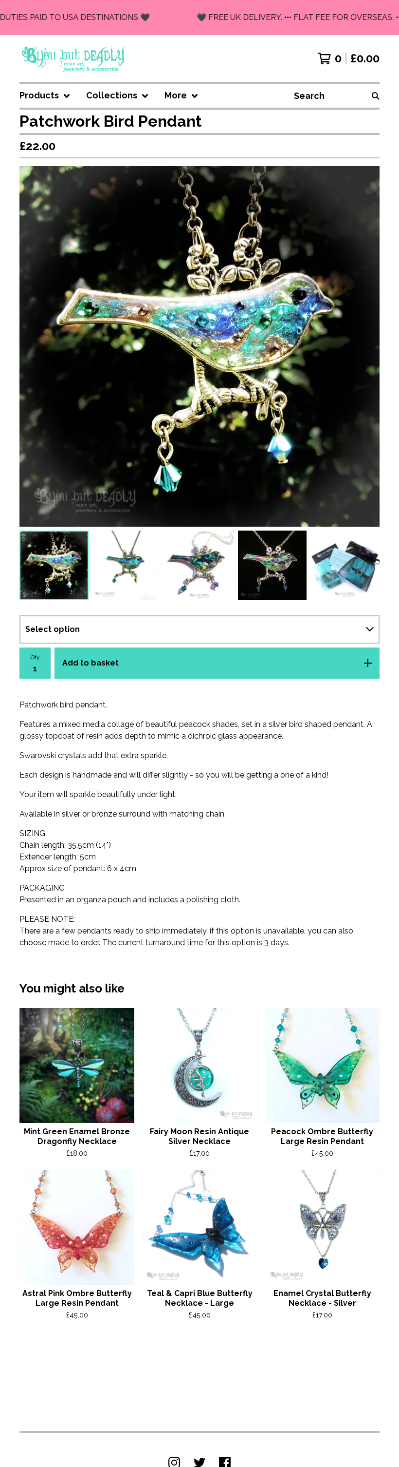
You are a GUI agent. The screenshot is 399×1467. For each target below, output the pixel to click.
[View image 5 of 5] (345, 565)
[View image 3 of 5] (199, 565)
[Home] (73, 58)
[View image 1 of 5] (54, 565)
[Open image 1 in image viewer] (199, 346)
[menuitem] (45, 96)
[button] (199, 17)
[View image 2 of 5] (127, 565)
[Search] (375, 96)
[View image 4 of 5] (272, 565)
